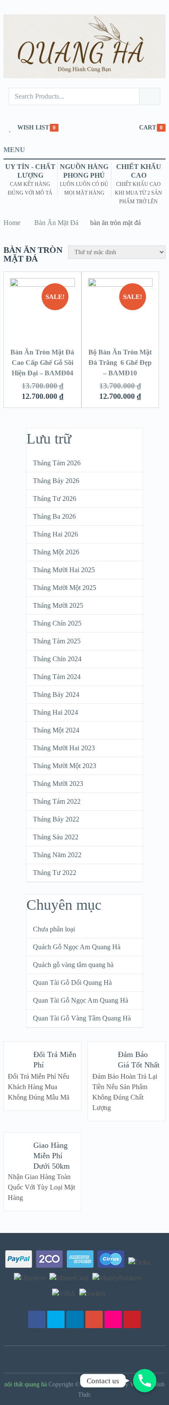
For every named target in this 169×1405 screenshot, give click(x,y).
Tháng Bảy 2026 (56, 480)
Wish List (33, 127)
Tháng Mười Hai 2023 (64, 748)
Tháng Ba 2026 (54, 516)
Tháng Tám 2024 (57, 676)
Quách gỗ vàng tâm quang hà (73, 964)
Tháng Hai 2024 (55, 712)
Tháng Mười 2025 (58, 605)
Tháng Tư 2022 (54, 872)
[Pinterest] (132, 1319)
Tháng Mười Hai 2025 (64, 569)
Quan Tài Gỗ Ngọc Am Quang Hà (80, 1000)
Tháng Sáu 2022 (55, 837)
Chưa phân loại (54, 929)
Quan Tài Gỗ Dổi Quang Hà (72, 982)
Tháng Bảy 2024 (56, 694)
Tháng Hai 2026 (55, 534)
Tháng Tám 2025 (57, 641)
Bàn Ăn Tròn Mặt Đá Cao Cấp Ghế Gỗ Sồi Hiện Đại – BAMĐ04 (42, 362)
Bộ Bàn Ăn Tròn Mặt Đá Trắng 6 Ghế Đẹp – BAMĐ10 (120, 362)
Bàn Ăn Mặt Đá (56, 222)
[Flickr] (113, 1319)
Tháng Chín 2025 (57, 623)
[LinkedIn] (75, 1319)
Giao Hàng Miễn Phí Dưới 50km (51, 1155)
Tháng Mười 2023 (58, 783)
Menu (14, 149)
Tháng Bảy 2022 (56, 819)
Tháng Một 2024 (56, 730)
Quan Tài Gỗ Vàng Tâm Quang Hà (82, 1018)
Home (11, 222)
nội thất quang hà (25, 1384)
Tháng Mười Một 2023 (64, 765)
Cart (147, 127)
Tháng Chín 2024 (57, 659)
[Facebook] (37, 1319)
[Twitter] (56, 1319)
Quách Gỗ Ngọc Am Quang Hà (76, 947)
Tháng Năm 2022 (57, 854)
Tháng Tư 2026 (54, 498)
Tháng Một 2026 (56, 552)
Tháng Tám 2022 (57, 801)
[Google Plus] (94, 1319)
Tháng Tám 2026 (57, 463)
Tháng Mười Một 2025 (64, 587)
